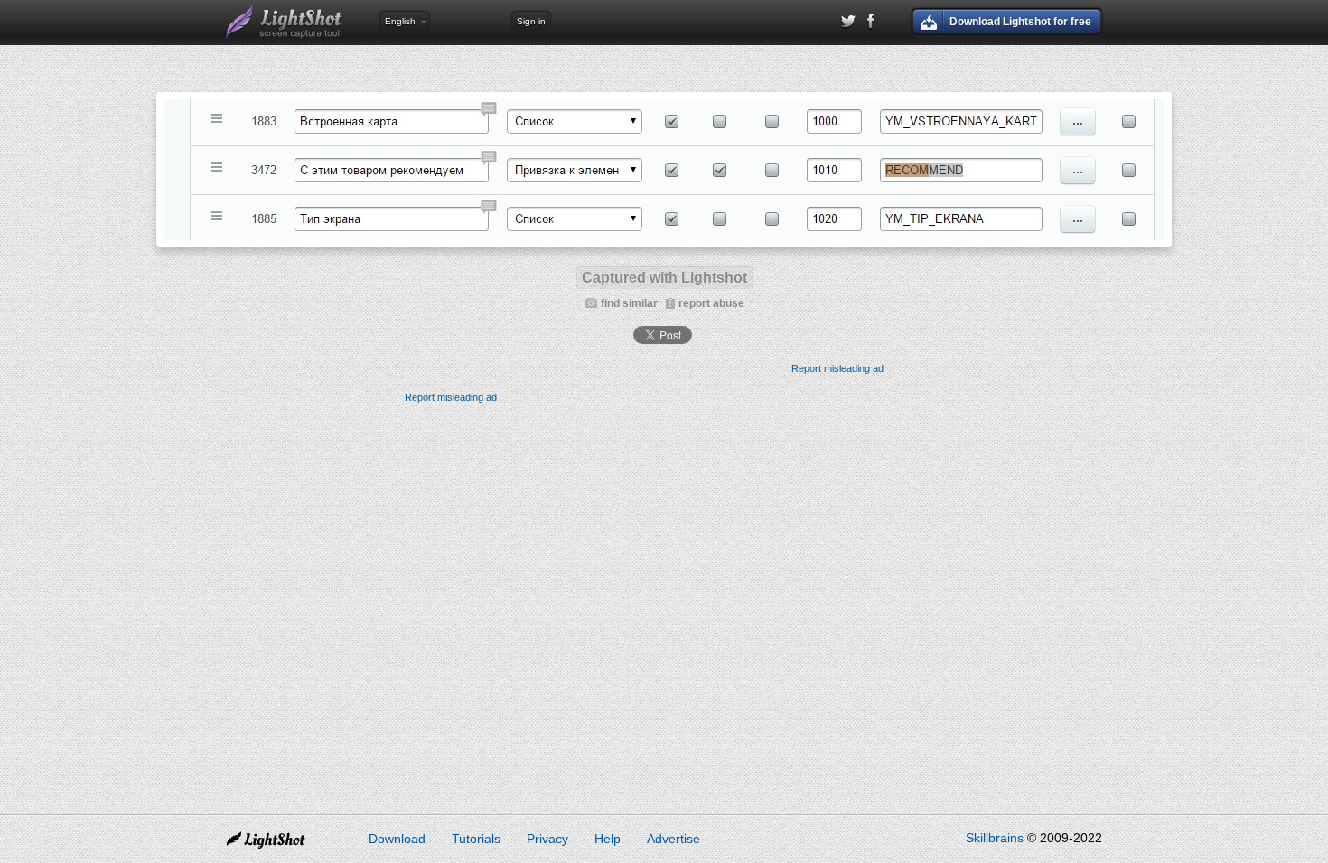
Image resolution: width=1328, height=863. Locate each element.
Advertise (673, 838)
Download (397, 838)
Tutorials (476, 838)
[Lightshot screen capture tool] (284, 23)
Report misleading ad (837, 368)
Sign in (531, 21)
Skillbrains (995, 838)
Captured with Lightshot (664, 277)
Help (607, 838)
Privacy (547, 838)
